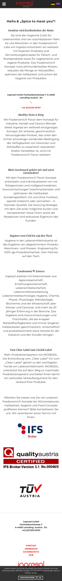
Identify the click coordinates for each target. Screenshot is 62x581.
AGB (31, 555)
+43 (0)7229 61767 (31, 107)
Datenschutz (31, 552)
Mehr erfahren (27, 578)
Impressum (31, 548)
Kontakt (31, 545)
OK (40, 578)
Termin (46, 413)
